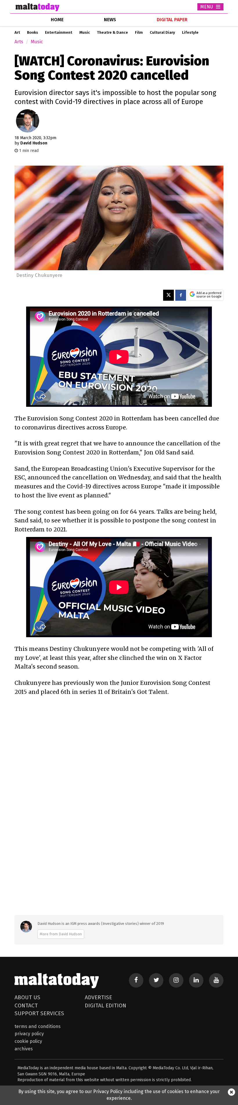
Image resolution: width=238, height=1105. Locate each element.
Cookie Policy (28, 1041)
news (110, 19)
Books (32, 32)
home (57, 19)
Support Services (39, 1013)
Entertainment (58, 32)
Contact (26, 1005)
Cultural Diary (162, 32)
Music (84, 32)
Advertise (98, 997)
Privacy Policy (29, 1033)
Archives (24, 1049)
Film (139, 32)
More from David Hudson (61, 934)
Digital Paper (172, 19)
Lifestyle (190, 32)
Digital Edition (105, 1005)
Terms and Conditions (38, 1026)
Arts (19, 41)
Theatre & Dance (112, 32)
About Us (27, 997)
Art (17, 32)
